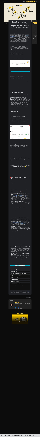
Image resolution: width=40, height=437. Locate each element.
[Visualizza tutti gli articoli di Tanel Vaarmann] (11, 305)
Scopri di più (21, 435)
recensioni (24, 231)
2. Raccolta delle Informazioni (34, 25)
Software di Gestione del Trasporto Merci (18, 222)
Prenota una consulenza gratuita (30, 1)
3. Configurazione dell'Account (34, 27)
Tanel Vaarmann (17, 302)
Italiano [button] (25, 1)
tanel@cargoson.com (12, 293)
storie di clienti (20, 231)
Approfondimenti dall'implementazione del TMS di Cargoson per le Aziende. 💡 (35, 35)
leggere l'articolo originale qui (27, 291)
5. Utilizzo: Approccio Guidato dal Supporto (34, 32)
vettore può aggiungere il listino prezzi (25, 204)
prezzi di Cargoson (21, 191)
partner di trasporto (26, 196)
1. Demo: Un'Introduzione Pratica (35, 23)
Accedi (36, 1)
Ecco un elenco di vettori (23, 223)
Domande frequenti (34, 38)
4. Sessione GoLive (34, 29)
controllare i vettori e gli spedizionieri (17, 195)
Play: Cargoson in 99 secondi (35, 42)
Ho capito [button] (37, 435)
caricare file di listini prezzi (18, 203)
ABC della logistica (29, 297)
